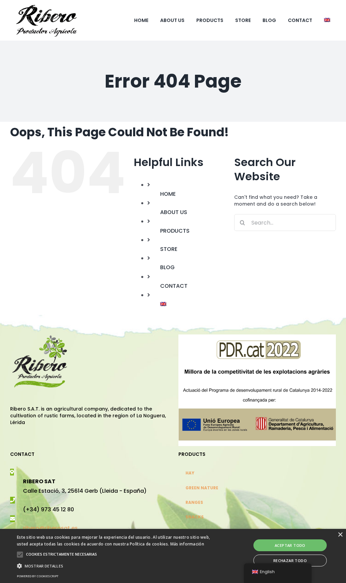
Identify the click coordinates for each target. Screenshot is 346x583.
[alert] (173, 556)
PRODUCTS (175, 231)
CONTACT (174, 286)
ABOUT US (173, 212)
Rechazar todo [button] (290, 560)
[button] (20, 554)
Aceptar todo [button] (290, 545)
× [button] (340, 534)
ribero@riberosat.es (50, 528)
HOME (168, 194)
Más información (187, 544)
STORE (168, 249)
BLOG (167, 267)
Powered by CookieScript (37, 576)
